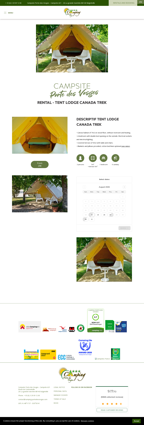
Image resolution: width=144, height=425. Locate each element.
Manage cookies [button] (87, 421)
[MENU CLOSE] (5, 13)
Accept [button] (136, 421)
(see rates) (125, 146)
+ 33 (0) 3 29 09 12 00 (13, 3)
